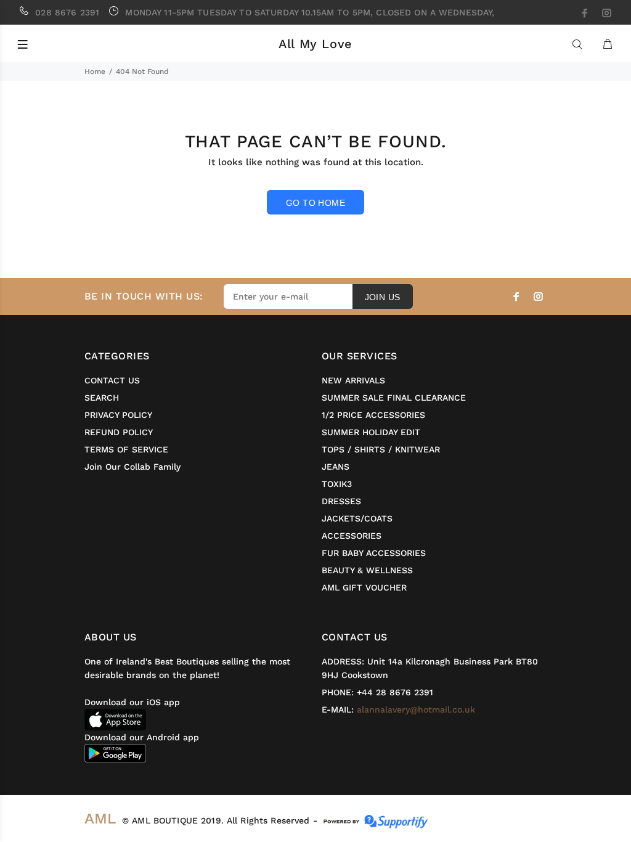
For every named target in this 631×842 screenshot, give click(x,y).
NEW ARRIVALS (353, 380)
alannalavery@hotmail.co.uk (416, 709)
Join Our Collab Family (132, 467)
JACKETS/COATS (357, 518)
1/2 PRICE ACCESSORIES (373, 415)
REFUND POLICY (118, 432)
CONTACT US (112, 380)
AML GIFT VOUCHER (364, 587)
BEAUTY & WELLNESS (367, 570)
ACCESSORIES (351, 536)
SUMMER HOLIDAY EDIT (371, 432)
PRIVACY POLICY (118, 415)
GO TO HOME (315, 203)
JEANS (335, 467)
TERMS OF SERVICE (126, 449)
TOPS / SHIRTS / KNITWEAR (381, 449)
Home (94, 71)
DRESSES (341, 501)
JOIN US (383, 297)
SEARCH (101, 398)
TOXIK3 (337, 484)
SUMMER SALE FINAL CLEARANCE (394, 398)
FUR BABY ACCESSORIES (374, 553)
